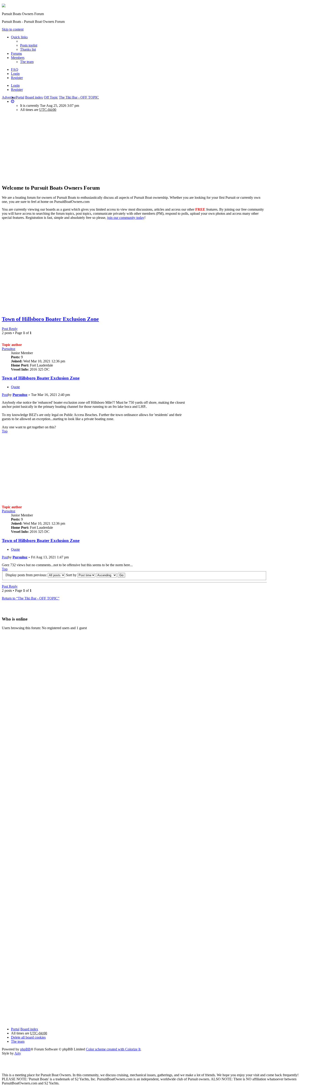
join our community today (125, 218)
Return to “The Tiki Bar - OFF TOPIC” (30, 598)
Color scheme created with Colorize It (113, 1049)
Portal (20, 97)
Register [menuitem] (17, 78)
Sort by (71, 575)
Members (17, 58)
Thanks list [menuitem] (28, 49)
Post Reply (10, 329)
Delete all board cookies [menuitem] (28, 1037)
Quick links (19, 37)
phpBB (25, 1049)
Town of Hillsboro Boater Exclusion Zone (50, 319)
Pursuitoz (8, 349)
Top (5, 431)
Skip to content (13, 29)
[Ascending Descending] (106, 575)
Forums (16, 53)
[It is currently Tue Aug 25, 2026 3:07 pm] (12, 101)
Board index (29, 1029)
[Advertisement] (40, 147)
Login (15, 85)
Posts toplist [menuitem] (28, 45)
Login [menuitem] (15, 74)
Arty (17, 1053)
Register (17, 90)
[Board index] (3, 6)
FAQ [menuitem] (14, 69)
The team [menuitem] (27, 62)
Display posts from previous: (26, 575)
